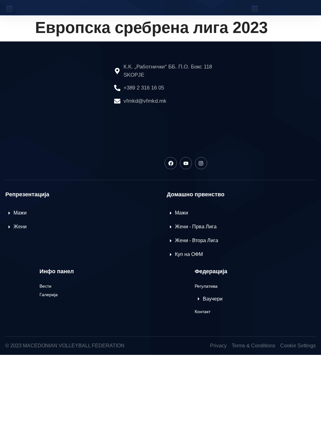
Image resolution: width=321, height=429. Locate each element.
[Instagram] (201, 163)
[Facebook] (170, 163)
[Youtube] (186, 163)
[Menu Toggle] (9, 9)
